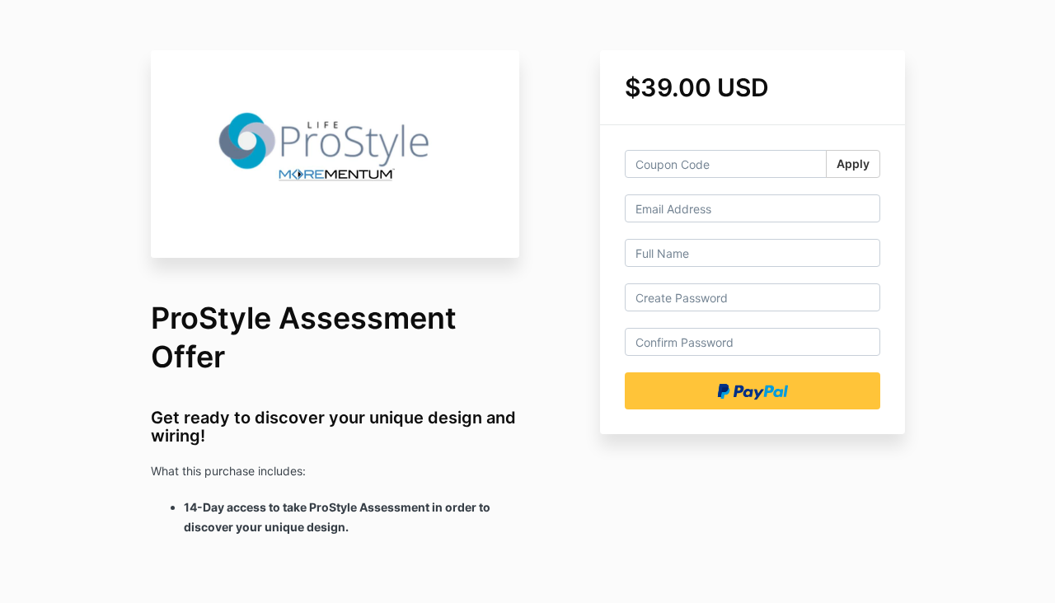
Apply (853, 164)
